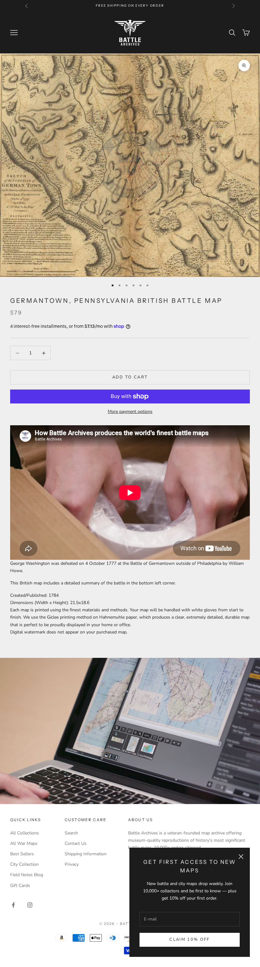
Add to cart (130, 377)
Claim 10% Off (189, 939)
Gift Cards (20, 886)
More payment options (130, 412)
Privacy (72, 864)
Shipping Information (86, 854)
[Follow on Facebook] (13, 905)
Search (71, 833)
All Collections (24, 833)
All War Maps (23, 843)
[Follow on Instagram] (30, 905)
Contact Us (76, 843)
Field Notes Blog (26, 875)
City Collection (24, 864)
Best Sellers (22, 854)
